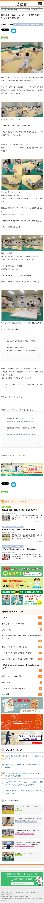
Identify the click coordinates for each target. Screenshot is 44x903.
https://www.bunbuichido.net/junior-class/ (21, 434)
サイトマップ (36, 892)
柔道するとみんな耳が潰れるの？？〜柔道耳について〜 (24, 757)
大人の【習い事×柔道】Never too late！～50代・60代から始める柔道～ (24, 774)
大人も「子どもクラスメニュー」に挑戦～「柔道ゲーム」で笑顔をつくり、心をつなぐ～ (24, 783)
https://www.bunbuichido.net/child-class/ (20, 421)
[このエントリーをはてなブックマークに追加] (13, 31)
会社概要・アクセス (23, 892)
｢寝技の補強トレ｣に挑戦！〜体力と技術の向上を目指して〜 (24, 792)
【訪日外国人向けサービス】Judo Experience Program (24, 766)
